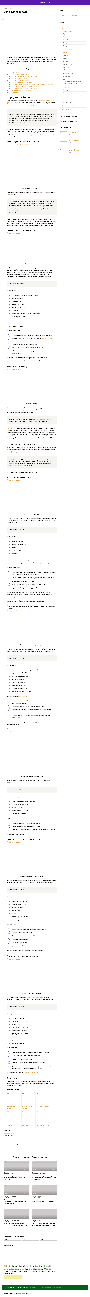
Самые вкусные (67, 99)
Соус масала (9, 1173)
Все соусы (65, 109)
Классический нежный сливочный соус (25, 86)
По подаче (65, 87)
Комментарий (8, 1245)
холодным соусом (32, 1073)
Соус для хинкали (11, 1197)
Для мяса (66, 37)
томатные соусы (31, 208)
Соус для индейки (11, 1221)
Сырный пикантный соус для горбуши (25, 88)
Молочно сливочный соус (71, 69)
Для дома (66, 67)
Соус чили (15, 914)
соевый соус (40, 206)
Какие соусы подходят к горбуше (20, 74)
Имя (5, 1239)
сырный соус (22, 696)
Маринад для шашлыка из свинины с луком (76, 149)
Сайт (41, 1239)
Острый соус (66, 76)
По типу (64, 53)
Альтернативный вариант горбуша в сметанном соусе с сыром (32, 84)
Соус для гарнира (68, 34)
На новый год (67, 102)
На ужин (65, 93)
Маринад (65, 58)
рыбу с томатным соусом (35, 997)
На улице (65, 96)
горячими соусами (43, 419)
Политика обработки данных (27, 1287)
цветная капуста (19, 465)
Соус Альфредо (38, 1173)
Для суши (66, 43)
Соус (19, 16)
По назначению (67, 31)
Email (23, 1239)
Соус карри (36, 1197)
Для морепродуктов (69, 49)
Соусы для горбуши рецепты (19, 80)
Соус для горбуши (14, 72)
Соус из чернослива (40, 1221)
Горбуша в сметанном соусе (22, 82)
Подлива (65, 61)
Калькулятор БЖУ (68, 106)
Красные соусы (12, 428)
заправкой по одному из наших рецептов (26, 134)
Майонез (65, 55)
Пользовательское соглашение (50, 1287)
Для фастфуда (67, 64)
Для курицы (66, 46)
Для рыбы (66, 40)
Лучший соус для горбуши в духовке (24, 76)
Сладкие (65, 79)
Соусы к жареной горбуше (21, 78)
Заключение (14, 92)
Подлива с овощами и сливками (20, 90)
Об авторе (10, 1287)
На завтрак (66, 90)
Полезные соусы (68, 73)
